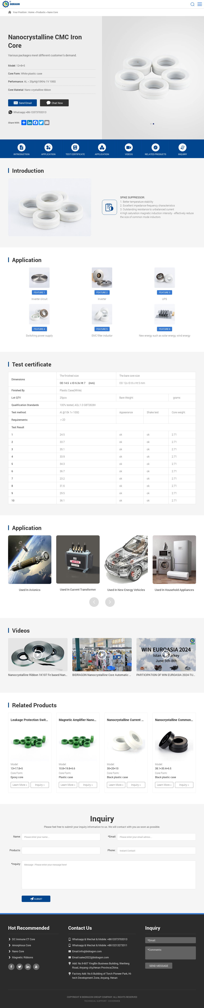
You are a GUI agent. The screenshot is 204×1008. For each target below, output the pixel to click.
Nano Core (52, 12)
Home (31, 12)
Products (40, 12)
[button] (151, 123)
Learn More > (20, 784)
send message (158, 965)
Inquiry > (40, 784)
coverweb (114, 1000)
